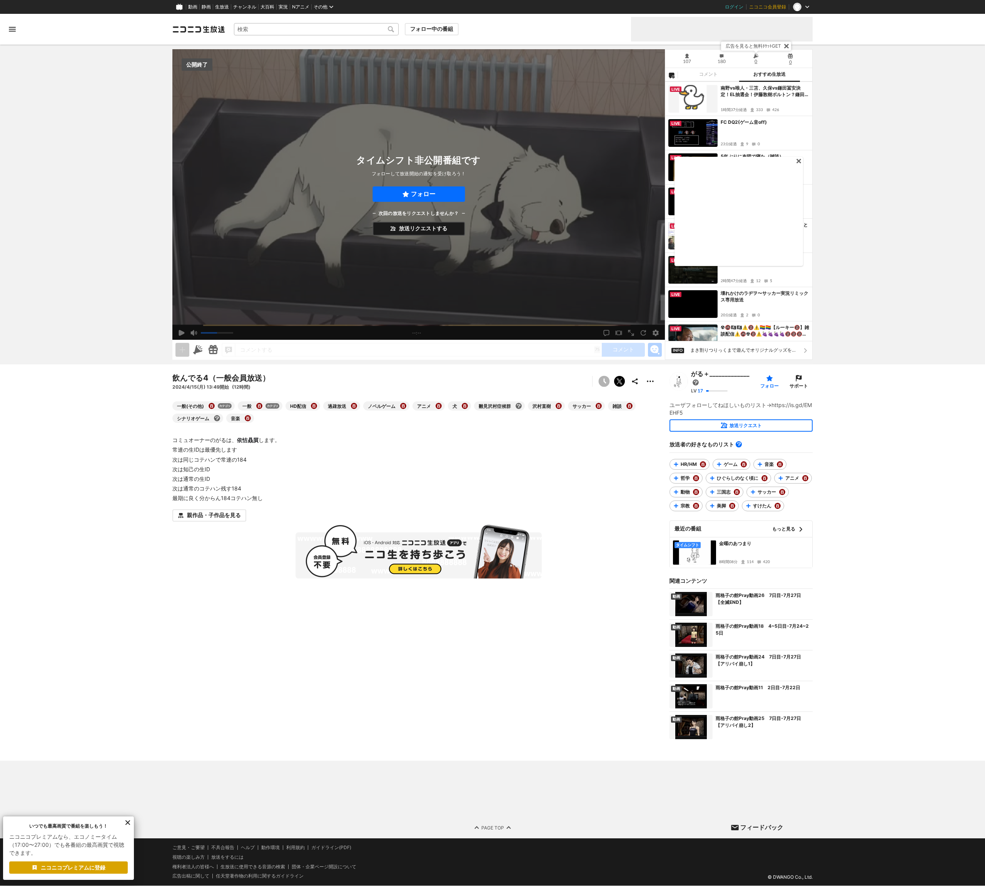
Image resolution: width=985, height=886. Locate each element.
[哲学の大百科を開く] (696, 478)
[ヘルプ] (739, 444)
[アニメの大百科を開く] (439, 406)
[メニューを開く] (12, 29)
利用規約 (295, 847)
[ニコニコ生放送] (198, 29)
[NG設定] (671, 74)
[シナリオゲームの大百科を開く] (217, 418)
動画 (192, 7)
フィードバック (761, 827)
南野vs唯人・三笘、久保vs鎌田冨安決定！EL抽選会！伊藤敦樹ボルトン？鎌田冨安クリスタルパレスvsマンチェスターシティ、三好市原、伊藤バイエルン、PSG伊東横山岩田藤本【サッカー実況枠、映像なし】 (765, 91)
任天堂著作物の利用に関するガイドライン (260, 876)
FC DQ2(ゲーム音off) (744, 122)
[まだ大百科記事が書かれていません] (696, 382)
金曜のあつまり (735, 543)
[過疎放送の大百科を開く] (354, 406)
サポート (799, 386)
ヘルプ (248, 847)
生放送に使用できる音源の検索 (252, 866)
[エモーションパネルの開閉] (655, 350)
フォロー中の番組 (431, 29)
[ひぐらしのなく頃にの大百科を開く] (764, 478)
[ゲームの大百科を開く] (744, 464)
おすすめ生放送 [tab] (769, 74)
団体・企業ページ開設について (324, 866)
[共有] (634, 381)
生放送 (222, 7)
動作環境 (270, 847)
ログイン (734, 7)
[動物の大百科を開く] (696, 492)
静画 (206, 7)
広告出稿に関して (190, 876)
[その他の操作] (650, 381)
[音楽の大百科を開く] (248, 418)
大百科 (267, 7)
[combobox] (316, 29)
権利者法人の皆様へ (193, 866)
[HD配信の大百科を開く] (314, 406)
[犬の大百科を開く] (465, 406)
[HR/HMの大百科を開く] (703, 464)
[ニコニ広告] (198, 350)
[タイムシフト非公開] (604, 381)
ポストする (619, 381)
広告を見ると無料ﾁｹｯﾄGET (753, 46)
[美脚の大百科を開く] (732, 506)
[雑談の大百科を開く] (629, 406)
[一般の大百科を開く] (259, 406)
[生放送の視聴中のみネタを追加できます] (182, 350)
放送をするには (227, 857)
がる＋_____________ (720, 373)
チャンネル (244, 7)
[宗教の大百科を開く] (696, 506)
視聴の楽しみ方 (188, 857)
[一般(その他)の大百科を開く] (212, 406)
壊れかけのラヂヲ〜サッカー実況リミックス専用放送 (764, 296)
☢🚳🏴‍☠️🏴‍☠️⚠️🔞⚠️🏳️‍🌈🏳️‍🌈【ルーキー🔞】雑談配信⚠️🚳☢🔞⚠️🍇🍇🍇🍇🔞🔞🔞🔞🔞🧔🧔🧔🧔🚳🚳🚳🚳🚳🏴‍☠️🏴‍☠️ (765, 330)
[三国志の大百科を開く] (737, 492)
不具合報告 (222, 847)
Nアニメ (300, 7)
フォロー (423, 194)
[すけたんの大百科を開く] (778, 506)
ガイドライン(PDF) (331, 847)
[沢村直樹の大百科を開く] (559, 406)
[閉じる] (786, 46)
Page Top (492, 828)
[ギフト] (213, 350)
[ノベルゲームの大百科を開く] (403, 406)
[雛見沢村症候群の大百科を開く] (519, 406)
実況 (283, 7)
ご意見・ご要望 (188, 847)
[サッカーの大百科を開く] (599, 406)
